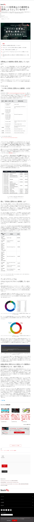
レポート (2, 450)
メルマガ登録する (4, 471)
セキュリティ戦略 (6, 450)
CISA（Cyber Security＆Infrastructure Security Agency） (16, 93)
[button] (15, 465)
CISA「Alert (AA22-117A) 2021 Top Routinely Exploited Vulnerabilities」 (10, 137)
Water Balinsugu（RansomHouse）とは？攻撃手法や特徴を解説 (9, 480)
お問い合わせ (4, 466)
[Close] (33, 518)
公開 (25, 95)
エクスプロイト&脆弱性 (13, 450)
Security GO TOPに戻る (4, 485)
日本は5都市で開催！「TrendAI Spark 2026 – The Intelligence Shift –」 (10, 482)
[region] (17, 519)
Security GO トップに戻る (15, 445)
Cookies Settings (9, 520)
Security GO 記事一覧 (26, 424)
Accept (14, 520)
